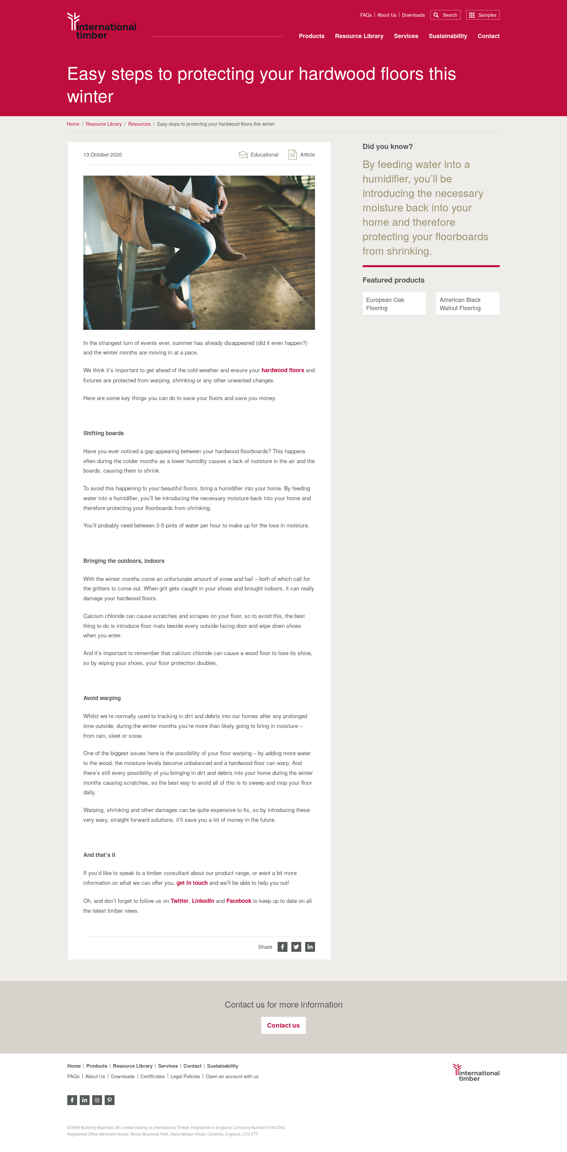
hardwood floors (283, 370)
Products (312, 36)
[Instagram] (97, 1099)
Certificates (152, 1076)
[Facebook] (72, 1099)
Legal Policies (185, 1076)
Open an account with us (232, 1076)
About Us (386, 14)
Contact (489, 36)
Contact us (283, 1025)
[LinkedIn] (85, 1099)
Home (73, 123)
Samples (486, 14)
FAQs (366, 14)
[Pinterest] (110, 1099)
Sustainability (448, 36)
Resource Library (359, 36)
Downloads (413, 14)
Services (406, 36)
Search (449, 14)
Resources (139, 123)
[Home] (101, 25)
